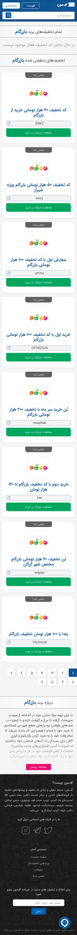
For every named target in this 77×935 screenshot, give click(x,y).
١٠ (52, 682)
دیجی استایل (12, 800)
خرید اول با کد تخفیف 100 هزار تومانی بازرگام (38, 337)
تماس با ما (38, 876)
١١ (42, 682)
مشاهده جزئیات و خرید (38, 132)
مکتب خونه (66, 810)
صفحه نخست (39, 857)
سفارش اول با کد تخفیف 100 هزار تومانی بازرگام (38, 262)
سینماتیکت (48, 805)
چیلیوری (25, 800)
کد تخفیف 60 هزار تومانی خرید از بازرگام (39, 112)
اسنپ (70, 800)
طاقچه (27, 805)
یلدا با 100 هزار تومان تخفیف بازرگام (38, 633)
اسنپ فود (36, 800)
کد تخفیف (33, 790)
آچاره (56, 810)
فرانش (8, 805)
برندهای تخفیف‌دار (38, 863)
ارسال (39, 911)
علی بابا (62, 800)
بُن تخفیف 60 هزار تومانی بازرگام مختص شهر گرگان (38, 561)
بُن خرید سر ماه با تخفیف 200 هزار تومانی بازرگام (38, 412)
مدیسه (69, 805)
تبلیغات (38, 869)
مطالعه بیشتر (38, 767)
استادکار (48, 810)
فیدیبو (36, 805)
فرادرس (18, 805)
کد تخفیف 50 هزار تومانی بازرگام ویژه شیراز (38, 187)
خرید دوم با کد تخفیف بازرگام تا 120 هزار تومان (38, 487)
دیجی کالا (10, 795)
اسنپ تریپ (50, 800)
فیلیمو (60, 805)
